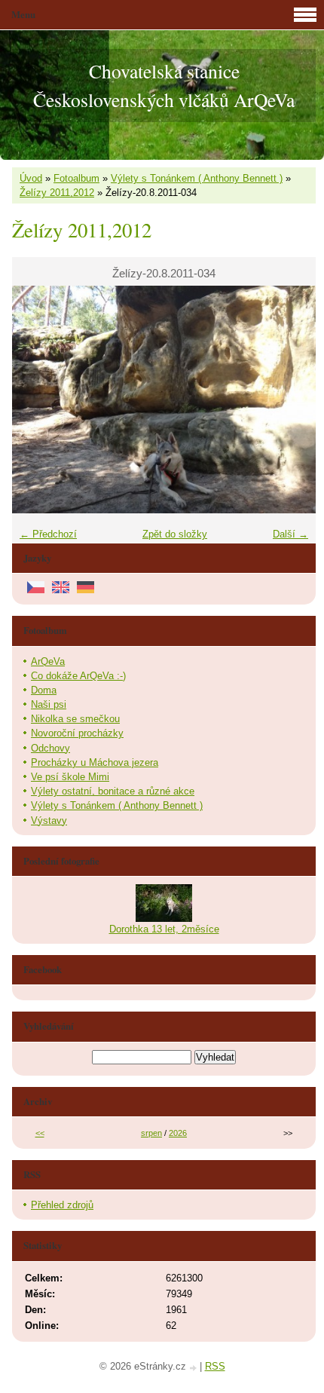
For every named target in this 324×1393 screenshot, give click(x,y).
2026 (178, 1132)
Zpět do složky (174, 534)
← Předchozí (48, 534)
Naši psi (48, 704)
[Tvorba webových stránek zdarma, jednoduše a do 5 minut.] (194, 1367)
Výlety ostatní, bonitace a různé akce (112, 791)
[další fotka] (291, 399)
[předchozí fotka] (36, 399)
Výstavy (49, 820)
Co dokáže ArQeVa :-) (78, 675)
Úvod (31, 178)
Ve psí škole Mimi (70, 776)
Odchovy (50, 748)
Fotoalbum (76, 178)
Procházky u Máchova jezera (94, 762)
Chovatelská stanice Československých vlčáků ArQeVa (164, 85)
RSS (215, 1366)
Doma (44, 690)
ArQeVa (48, 661)
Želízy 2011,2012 (57, 192)
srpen (151, 1132)
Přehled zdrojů (62, 1205)
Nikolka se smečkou (75, 718)
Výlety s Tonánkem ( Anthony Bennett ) (197, 178)
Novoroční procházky (77, 733)
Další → (290, 534)
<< (39, 1132)
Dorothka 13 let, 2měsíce (164, 929)
